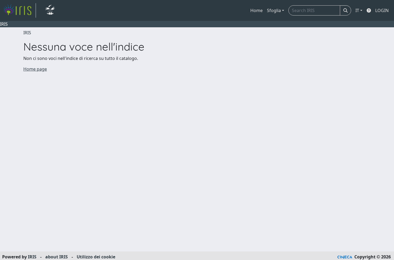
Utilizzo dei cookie (96, 257)
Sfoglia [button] (274, 10)
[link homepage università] (50, 10)
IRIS (27, 33)
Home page (35, 69)
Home (256, 10)
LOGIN (382, 10)
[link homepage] (19, 10)
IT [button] (357, 10)
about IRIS (56, 257)
